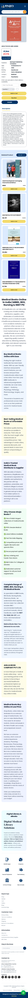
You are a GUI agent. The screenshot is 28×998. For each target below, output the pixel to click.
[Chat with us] (23, 993)
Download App (5, 907)
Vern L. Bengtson (16, 72)
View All (20, 155)
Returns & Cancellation (7, 923)
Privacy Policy (5, 915)
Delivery (3, 919)
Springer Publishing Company (16, 63)
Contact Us (4, 935)
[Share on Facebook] (3, 102)
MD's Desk (4, 939)
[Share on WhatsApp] (13, 102)
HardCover (14, 70)
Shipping (3, 921)
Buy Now (14, 98)
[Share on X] (6, 102)
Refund (3, 925)
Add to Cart (14, 93)
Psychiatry (14, 77)
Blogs (2, 905)
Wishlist (3, 899)
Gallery (3, 903)
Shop (2, 897)
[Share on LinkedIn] (9, 102)
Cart (2, 901)
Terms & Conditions (6, 917)
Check (23, 85)
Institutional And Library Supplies (9, 937)
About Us (3, 933)
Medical (13, 74)
